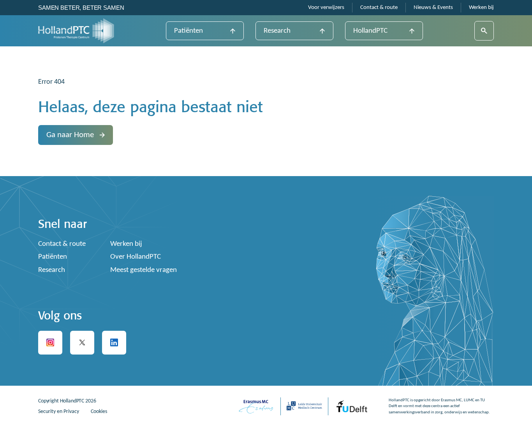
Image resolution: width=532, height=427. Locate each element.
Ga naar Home (70, 135)
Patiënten (188, 31)
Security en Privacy (58, 412)
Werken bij (481, 8)
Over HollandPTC (135, 257)
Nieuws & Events (433, 8)
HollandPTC (370, 31)
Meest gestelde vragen (143, 270)
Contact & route (379, 8)
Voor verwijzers (326, 8)
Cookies (99, 412)
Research (277, 31)
